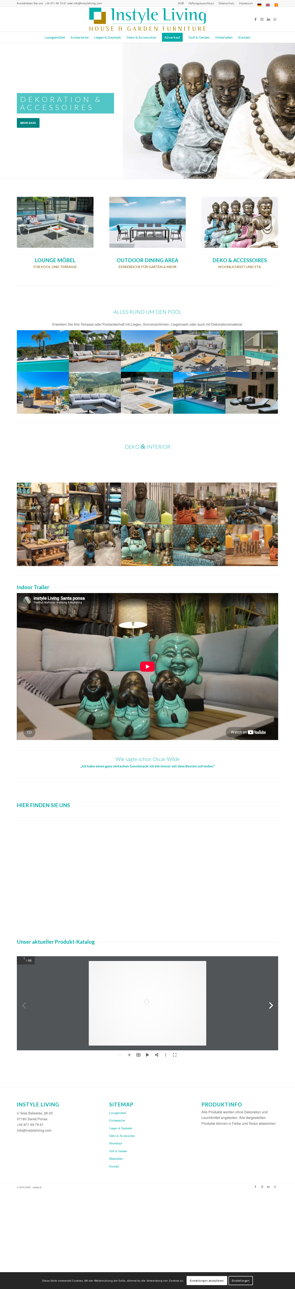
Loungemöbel (117, 1113)
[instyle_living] (147, 19)
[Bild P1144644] (199, 545)
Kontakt (114, 1166)
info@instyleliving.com (88, 3)
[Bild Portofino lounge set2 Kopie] (95, 351)
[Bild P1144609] (43, 503)
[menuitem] (181, 3)
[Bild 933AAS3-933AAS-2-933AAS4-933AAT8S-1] (95, 392)
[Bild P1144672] (43, 545)
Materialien (116, 1158)
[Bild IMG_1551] (95, 545)
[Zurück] (4, 110)
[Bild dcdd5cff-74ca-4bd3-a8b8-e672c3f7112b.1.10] (147, 351)
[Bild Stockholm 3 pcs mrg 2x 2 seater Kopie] (199, 351)
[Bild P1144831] (95, 503)
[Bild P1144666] (252, 503)
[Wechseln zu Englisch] (268, 5)
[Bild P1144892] (252, 545)
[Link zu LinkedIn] (268, 19)
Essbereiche (117, 1120)
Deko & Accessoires (122, 1136)
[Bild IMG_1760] (252, 392)
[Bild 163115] (43, 392)
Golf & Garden (118, 1151)
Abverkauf (115, 1143)
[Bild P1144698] (147, 503)
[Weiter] (291, 110)
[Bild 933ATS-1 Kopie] (147, 392)
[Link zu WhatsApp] (275, 19)
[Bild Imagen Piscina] (252, 351)
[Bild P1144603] (147, 545)
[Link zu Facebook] (255, 19)
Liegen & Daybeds (120, 1128)
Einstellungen (241, 1280)
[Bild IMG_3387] (199, 392)
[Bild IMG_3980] (43, 351)
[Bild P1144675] (199, 503)
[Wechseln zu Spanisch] (276, 5)
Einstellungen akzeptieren (207, 1280)
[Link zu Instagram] (262, 19)
